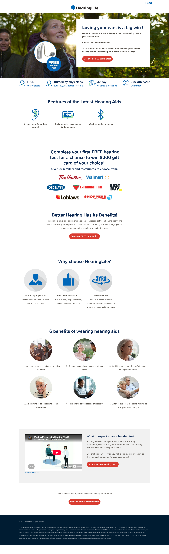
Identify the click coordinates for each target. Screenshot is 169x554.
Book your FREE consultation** (84, 501)
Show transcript (32, 472)
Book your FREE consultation (84, 236)
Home (148, 3)
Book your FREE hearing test (97, 58)
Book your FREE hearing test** (103, 464)
